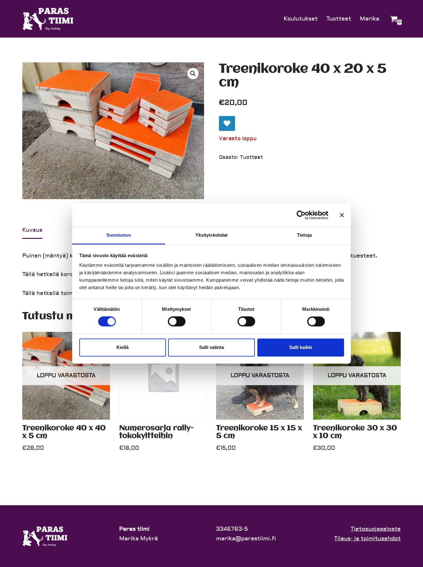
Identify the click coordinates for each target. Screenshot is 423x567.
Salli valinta (211, 347)
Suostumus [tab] (118, 235)
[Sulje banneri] (342, 215)
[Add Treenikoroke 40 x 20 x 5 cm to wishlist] (227, 123)
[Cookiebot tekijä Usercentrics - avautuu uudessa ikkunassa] (301, 215)
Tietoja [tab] (304, 235)
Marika (369, 18)
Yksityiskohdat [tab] (211, 235)
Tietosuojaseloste (376, 529)
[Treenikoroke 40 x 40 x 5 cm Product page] (66, 376)
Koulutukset (301, 18)
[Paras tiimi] (48, 19)
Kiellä (122, 347)
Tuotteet (338, 18)
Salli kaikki (300, 347)
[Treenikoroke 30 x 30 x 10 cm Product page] (356, 376)
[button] (192, 73)
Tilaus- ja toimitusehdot (367, 538)
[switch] (176, 322)
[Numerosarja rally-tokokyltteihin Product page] (163, 376)
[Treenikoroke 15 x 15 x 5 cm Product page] (259, 376)
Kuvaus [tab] (32, 230)
